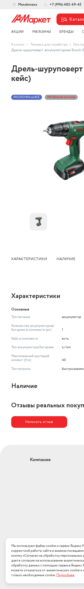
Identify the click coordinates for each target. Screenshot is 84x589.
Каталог (17, 44)
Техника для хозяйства (48, 44)
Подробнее (65, 575)
